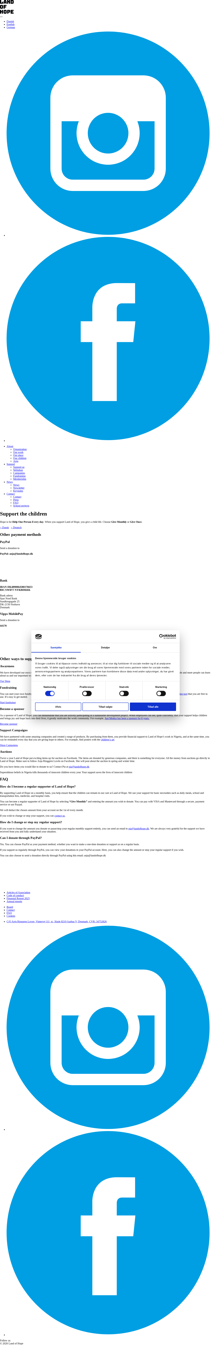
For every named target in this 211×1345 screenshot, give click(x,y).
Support (11, 464)
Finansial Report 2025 (18, 898)
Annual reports (14, 901)
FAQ (15, 502)
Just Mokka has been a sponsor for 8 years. (127, 718)
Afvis (58, 706)
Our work (18, 452)
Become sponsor (8, 724)
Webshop (18, 470)
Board (10, 907)
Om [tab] (155, 647)
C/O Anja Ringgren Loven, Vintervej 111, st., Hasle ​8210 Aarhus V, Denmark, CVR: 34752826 (57, 921)
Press (16, 499)
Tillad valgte (105, 706)
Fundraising (19, 476)
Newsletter (18, 487)
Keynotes (18, 490)
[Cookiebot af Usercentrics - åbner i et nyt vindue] (161, 636)
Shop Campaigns (9, 745)
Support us (18, 467)
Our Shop (5, 681)
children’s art (107, 739)
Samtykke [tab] (56, 647)
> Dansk (4, 527)
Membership (19, 479)
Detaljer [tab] (105, 647)
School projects (21, 505)
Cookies (11, 915)
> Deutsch (16, 527)
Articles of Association (18, 892)
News (10, 482)
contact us (59, 815)
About (10, 446)
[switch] (87, 693)
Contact (11, 493)
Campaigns (19, 473)
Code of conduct (15, 895)
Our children (19, 458)
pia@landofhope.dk (79, 766)
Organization (20, 449)
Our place (18, 455)
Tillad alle (153, 706)
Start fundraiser (8, 702)
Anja (15, 461)
